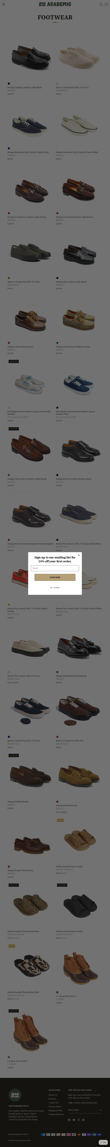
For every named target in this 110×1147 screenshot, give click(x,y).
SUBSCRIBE (55, 577)
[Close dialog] (79, 555)
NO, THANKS (55, 588)
